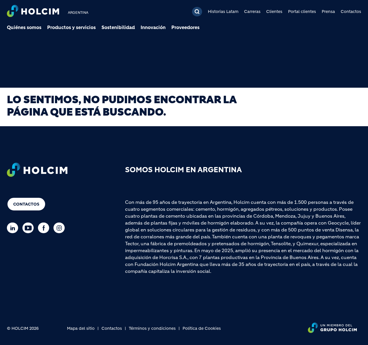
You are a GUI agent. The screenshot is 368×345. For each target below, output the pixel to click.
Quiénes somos (24, 27)
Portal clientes (302, 11)
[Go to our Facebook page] (45, 228)
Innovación (153, 27)
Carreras (252, 11)
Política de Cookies (202, 328)
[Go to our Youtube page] (29, 228)
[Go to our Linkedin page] (14, 228)
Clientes (274, 11)
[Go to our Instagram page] (60, 228)
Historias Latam (223, 11)
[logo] (33, 11)
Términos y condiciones (152, 328)
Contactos (351, 11)
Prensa (328, 11)
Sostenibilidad (118, 27)
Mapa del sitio (81, 328)
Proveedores (185, 27)
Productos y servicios (71, 27)
